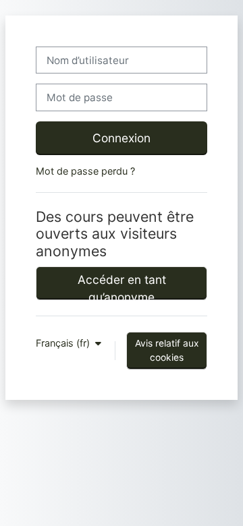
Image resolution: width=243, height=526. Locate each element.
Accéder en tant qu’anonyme (122, 286)
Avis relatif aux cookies (166, 350)
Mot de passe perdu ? (85, 171)
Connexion (121, 138)
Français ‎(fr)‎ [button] (64, 343)
